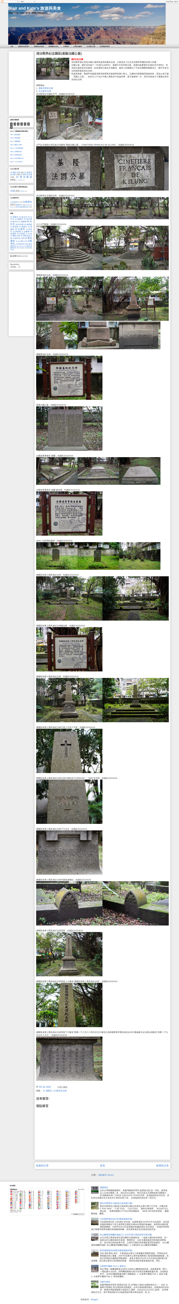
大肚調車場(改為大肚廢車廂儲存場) (116, 1219)
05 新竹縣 (28, 219)
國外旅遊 (18, 246)
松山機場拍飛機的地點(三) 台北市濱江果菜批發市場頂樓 (126, 1235)
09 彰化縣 (20, 224)
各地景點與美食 (105, 46)
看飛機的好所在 (53, 46)
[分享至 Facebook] (64, 1087)
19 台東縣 (21, 234)
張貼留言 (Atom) (106, 1175)
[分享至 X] (62, 1087)
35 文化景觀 (19, 180)
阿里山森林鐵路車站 (22, 207)
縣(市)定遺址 (21, 248)
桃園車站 (104, 1187)
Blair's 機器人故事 (16, 145)
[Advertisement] (21, 83)
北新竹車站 (105, 1282)
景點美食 (22, 191)
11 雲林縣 (14, 227)
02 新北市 (23, 217)
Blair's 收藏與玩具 (16, 151)
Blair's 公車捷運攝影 (16, 148)
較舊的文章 (162, 1165)
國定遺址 (23, 246)
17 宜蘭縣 (25, 232)
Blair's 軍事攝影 (15, 138)
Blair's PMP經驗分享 (17, 158)
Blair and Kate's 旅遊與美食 (34, 8)
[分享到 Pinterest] (66, 1087)
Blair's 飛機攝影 (15, 141)
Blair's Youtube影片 (16, 161)
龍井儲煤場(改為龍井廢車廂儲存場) (116, 1250)
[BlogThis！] (60, 1087)
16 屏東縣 (17, 232)
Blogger (94, 1299)
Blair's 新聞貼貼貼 (16, 155)
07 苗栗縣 (22, 222)
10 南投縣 (28, 224)
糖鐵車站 (19, 205)
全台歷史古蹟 (90, 46)
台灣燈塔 (66, 46)
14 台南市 (20, 229)
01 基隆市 (47, 1091)
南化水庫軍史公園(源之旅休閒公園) (116, 1203)
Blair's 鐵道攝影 (15, 134)
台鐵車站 (27, 201)
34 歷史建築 (24, 177)
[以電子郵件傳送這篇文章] (58, 1087)
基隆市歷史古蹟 (46, 88)
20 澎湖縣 (29, 234)
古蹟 (12, 191)
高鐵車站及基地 (39, 46)
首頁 (11, 46)
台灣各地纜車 (77, 46)
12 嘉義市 (23, 227)
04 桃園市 (19, 219)
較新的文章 (42, 1165)
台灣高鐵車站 (14, 202)
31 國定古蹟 (15, 172)
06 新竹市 (14, 222)
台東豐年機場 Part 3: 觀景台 (113, 1266)
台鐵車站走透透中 (23, 46)
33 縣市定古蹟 (60, 1091)
